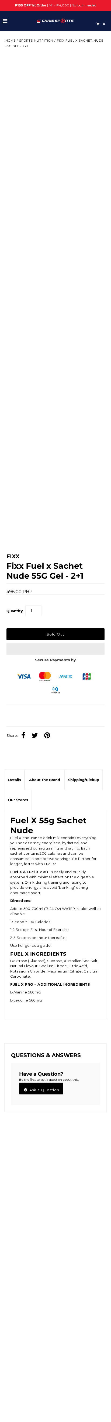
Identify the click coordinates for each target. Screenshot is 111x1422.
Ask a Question (43, 1090)
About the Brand (44, 780)
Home (10, 40)
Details (14, 780)
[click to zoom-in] (96, 63)
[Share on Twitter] (36, 736)
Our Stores (18, 800)
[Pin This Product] (48, 736)
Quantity (14, 611)
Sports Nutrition (36, 40)
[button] (55, 649)
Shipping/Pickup (83, 780)
